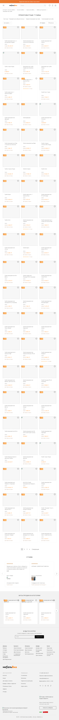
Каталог (5, 675)
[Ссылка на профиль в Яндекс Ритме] (51, 686)
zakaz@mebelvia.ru (44, 678)
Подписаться (39, 636)
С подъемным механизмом (17, 654)
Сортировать (6, 23)
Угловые (5, 650)
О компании (24, 675)
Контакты (23, 683)
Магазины (23, 678)
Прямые (5, 648)
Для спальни (39, 655)
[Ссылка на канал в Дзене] (48, 686)
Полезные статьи (7, 686)
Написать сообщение (48, 707)
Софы (4, 654)
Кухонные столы (51, 652)
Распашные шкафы (39, 650)
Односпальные (17, 648)
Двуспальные (17, 652)
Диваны (5, 646)
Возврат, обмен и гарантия (9, 683)
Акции (4, 678)
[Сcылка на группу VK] (40, 686)
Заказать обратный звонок (46, 675)
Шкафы (37, 646)
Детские (27, 652)
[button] (10, 89)
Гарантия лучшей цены (27, 681)
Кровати (16, 646)
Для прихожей (39, 653)
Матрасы (27, 646)
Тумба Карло (10, 584)
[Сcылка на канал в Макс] (45, 686)
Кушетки (5, 652)
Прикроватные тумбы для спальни (16, 19)
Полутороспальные (18, 650)
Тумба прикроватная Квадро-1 (38, 584)
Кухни (48, 646)
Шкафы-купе (39, 648)
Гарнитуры (49, 648)
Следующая (35, 549)
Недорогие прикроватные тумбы (33, 19)
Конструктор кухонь (50, 654)
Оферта (5, 689)
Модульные (50, 650)
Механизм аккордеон (5, 656)
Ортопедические (7, 659)
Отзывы (5, 691)
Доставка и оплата (7, 681)
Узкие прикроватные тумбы (47, 19)
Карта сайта (24, 686)
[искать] (45, 5)
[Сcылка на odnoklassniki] (43, 686)
